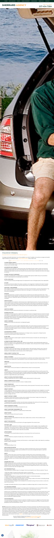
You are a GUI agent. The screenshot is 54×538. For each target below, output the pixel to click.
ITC (39, 517)
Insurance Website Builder (36, 516)
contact (20, 513)
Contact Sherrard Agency (23, 258)
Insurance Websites (17, 516)
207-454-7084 (45, 6)
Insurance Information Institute (31, 517)
